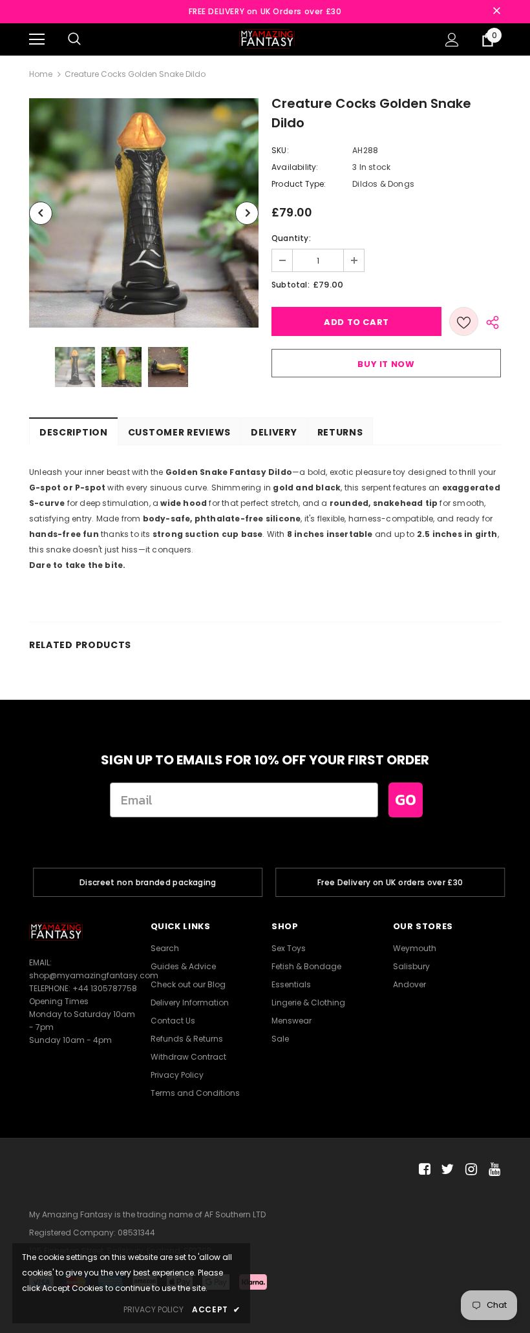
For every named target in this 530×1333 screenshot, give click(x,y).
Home (40, 73)
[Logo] (267, 38)
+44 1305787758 (104, 988)
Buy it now (386, 364)
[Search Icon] (74, 39)
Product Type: (298, 183)
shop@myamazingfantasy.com (93, 975)
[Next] (247, 213)
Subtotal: (290, 284)
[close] (496, 11)
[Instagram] (469, 1170)
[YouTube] (492, 1170)
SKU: (280, 150)
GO (405, 799)
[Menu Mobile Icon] (37, 39)
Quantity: (291, 238)
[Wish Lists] (463, 321)
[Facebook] (422, 1170)
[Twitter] (446, 1170)
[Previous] (40, 213)
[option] (144, 213)
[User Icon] (452, 40)
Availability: (295, 167)
